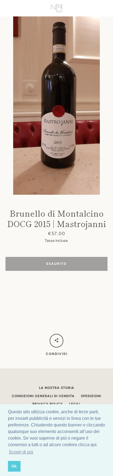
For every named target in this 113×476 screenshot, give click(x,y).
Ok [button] (14, 466)
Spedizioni (91, 396)
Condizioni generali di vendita (43, 396)
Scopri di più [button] (21, 452)
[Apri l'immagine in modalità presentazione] (56, 105)
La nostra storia (56, 388)
